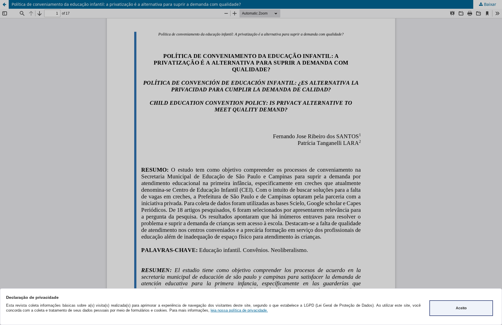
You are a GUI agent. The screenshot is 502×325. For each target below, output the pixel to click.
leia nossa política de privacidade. (239, 310)
